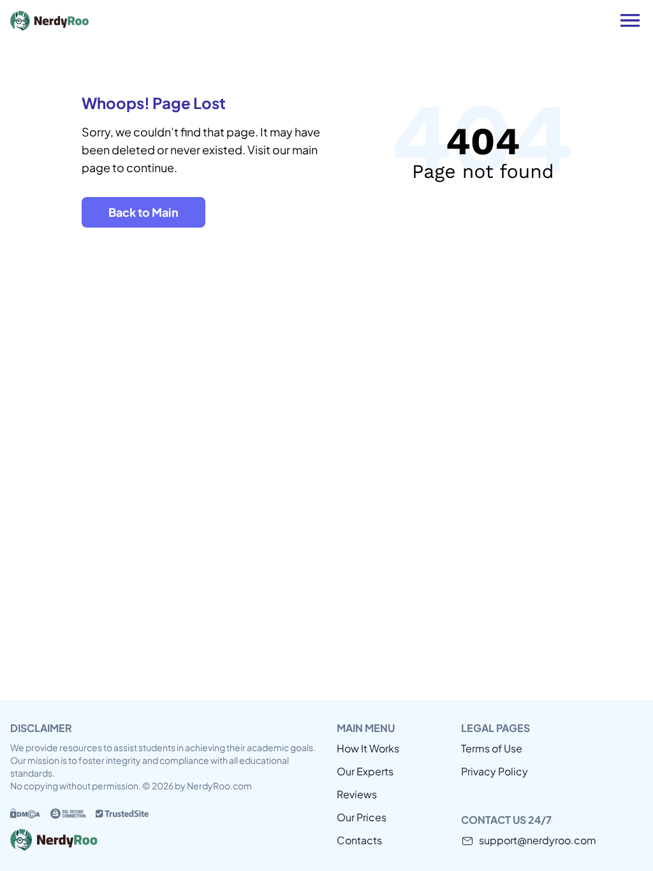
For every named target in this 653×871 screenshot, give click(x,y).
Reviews (357, 794)
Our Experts (365, 771)
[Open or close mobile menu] (630, 20)
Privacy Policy (494, 771)
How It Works (368, 748)
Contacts (359, 840)
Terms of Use (491, 748)
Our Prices (361, 817)
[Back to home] (106, 20)
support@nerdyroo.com (537, 840)
